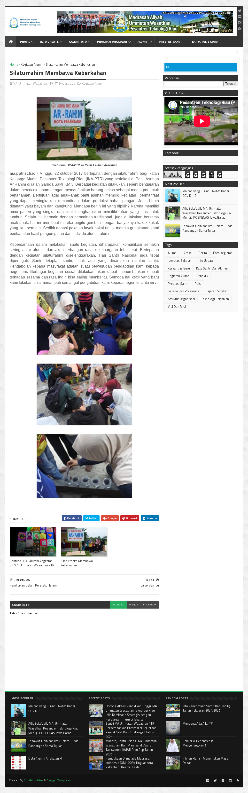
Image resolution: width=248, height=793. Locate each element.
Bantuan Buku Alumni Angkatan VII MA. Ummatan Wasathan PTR (32, 562)
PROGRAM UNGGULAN (112, 41)
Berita (203, 252)
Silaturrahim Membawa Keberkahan (77, 562)
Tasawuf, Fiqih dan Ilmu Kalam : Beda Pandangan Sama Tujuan (207, 228)
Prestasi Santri (178, 283)
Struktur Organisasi (181, 298)
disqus (133, 604)
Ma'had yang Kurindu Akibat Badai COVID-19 (205, 193)
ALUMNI (143, 41)
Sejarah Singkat (216, 291)
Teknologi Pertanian (215, 298)
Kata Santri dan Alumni (212, 268)
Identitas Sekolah (180, 260)
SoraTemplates (33, 780)
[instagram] (239, 22)
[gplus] (239, 16)
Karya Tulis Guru (179, 268)
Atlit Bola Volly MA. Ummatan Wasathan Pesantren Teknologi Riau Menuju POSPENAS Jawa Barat (207, 213)
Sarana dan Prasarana (183, 291)
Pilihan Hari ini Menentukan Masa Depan (205, 760)
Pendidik (202, 275)
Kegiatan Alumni (32, 64)
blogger (118, 604)
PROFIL (25, 41)
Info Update (49, 41)
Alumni (172, 252)
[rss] (239, 28)
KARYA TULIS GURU (205, 41)
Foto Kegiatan (222, 252)
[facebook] (207, 781)
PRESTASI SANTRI (171, 41)
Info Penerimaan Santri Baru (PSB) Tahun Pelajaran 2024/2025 (206, 708)
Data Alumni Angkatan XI (45, 758)
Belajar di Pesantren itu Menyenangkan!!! (199, 743)
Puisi (198, 283)
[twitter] (239, 11)
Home (14, 64)
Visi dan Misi (177, 306)
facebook (149, 604)
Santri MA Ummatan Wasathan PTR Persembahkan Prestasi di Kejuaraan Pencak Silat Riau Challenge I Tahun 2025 (131, 730)
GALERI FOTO (78, 41)
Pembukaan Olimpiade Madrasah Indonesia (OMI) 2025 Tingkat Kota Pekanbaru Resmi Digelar (129, 762)
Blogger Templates (58, 780)
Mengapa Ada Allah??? (198, 723)
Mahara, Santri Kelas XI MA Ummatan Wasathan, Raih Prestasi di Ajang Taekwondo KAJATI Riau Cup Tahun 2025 (131, 747)
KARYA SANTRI (19, 52)
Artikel (188, 252)
